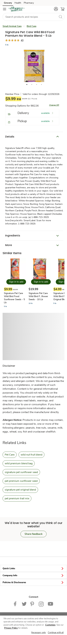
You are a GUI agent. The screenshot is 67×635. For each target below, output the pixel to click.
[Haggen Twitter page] (24, 604)
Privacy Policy (11, 628)
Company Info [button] (10, 575)
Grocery (8, 2)
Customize (50, 624)
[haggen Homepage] (16, 9)
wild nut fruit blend (31, 454)
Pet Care (9, 454)
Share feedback (33, 534)
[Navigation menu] (4, 9)
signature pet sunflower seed (21, 472)
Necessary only (38, 632)
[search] (60, 17)
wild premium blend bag (19, 463)
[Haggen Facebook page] (16, 604)
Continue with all (56, 632)
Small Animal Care (12, 26)
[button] (56, 9)
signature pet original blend (20, 489)
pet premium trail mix (17, 498)
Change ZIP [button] (54, 105)
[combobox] (33, 17)
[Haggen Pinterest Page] (32, 604)
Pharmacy (29, 2)
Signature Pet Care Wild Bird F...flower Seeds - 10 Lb (38, 296)
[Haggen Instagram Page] (41, 604)
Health (17, 2)
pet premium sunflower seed (21, 481)
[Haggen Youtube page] (50, 604)
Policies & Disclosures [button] (14, 582)
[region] (33, 625)
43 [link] (22, 40)
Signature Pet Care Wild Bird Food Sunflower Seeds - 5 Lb (14, 298)
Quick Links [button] (9, 568)
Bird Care (31, 26)
